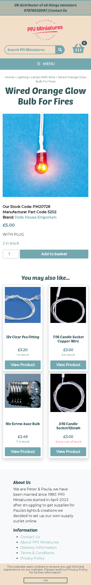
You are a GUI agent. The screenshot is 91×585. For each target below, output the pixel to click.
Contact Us (58, 10)
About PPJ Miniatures (39, 542)
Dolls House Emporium (36, 217)
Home (9, 77)
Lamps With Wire (43, 77)
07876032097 (35, 10)
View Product (23, 365)
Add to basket (54, 254)
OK (45, 580)
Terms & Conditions (37, 553)
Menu (49, 64)
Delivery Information (38, 547)
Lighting (22, 77)
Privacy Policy (32, 558)
